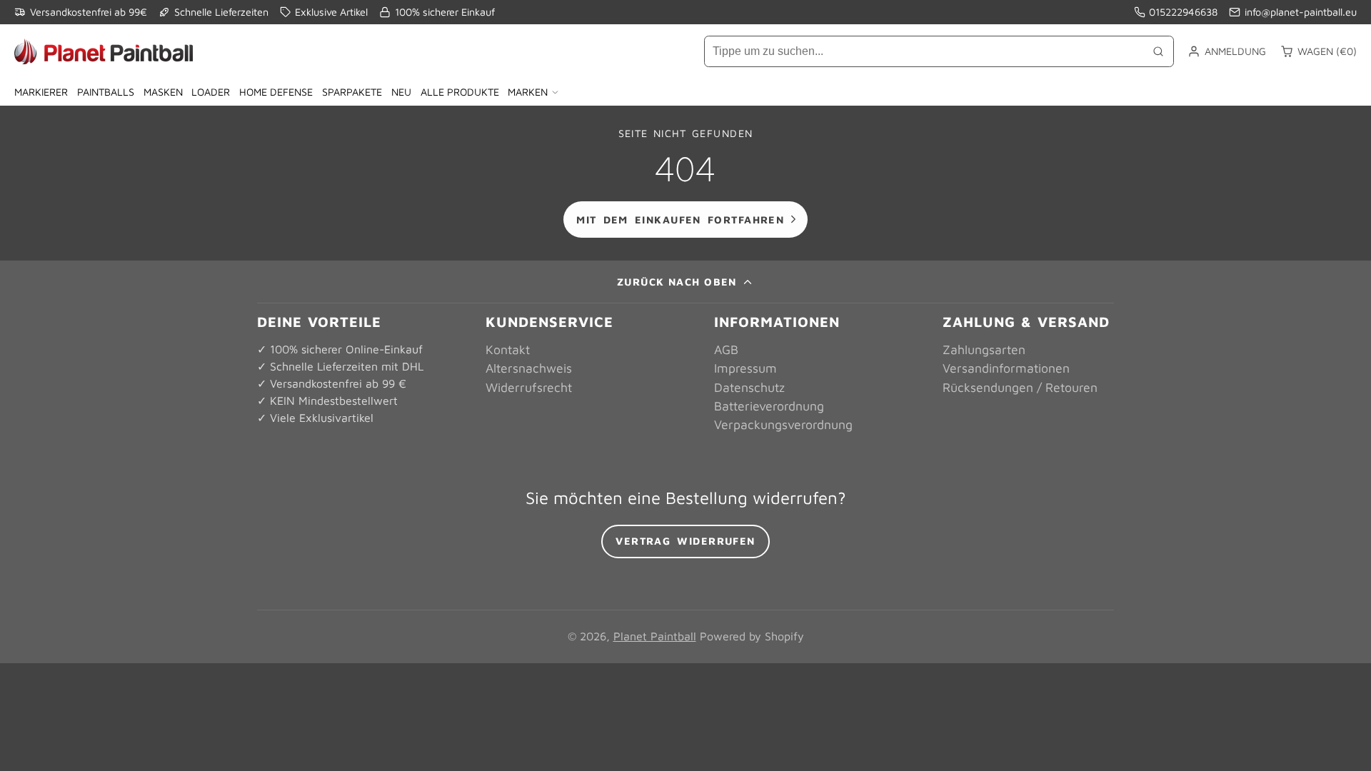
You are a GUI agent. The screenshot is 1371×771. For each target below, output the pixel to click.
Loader (210, 92)
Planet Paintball (654, 636)
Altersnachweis (529, 368)
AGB (726, 349)
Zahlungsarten (984, 349)
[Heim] (103, 51)
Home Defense (276, 92)
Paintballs (105, 92)
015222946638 (1183, 12)
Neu (401, 92)
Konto (1226, 51)
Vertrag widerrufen (685, 541)
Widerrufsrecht (529, 387)
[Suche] (1158, 51)
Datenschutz (749, 387)
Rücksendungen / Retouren (1020, 387)
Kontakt (508, 349)
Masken (163, 92)
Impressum (745, 368)
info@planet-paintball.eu (1301, 12)
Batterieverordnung (769, 405)
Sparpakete (352, 92)
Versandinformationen (1006, 368)
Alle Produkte (460, 92)
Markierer (41, 92)
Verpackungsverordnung (783, 424)
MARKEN (528, 92)
